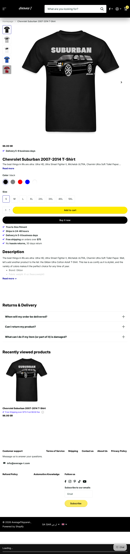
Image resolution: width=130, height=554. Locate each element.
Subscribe (76, 503)
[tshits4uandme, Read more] (111, 9)
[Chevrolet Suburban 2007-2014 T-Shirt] (27, 380)
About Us (102, 451)
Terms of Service (55, 451)
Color (9, 175)
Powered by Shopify (13, 526)
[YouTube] (84, 481)
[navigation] (7, 29)
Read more (8, 168)
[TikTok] (79, 481)
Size (5, 191)
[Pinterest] (75, 481)
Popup (42, 412)
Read (8, 278)
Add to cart (70, 210)
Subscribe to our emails (77, 487)
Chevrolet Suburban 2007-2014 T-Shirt (24, 408)
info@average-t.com (18, 463)
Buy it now (65, 220)
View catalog (4, 9)
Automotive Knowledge (46, 474)
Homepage (8, 21)
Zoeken (102, 9)
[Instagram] (69, 481)
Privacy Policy (119, 451)
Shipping (73, 451)
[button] (10, 207)
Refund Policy (10, 474)
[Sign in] (118, 9)
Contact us (88, 451)
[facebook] (65, 481)
